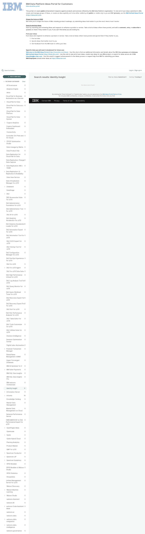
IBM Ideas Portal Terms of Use (112, 94)
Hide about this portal (32, 6)
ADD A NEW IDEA (15, 76)
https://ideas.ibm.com (34, 15)
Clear (23, 81)
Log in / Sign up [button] (134, 70)
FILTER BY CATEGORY (12, 81)
